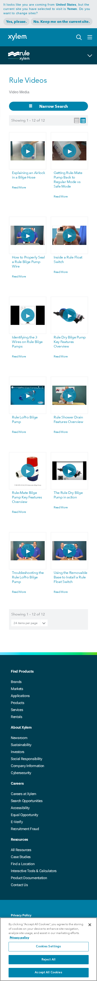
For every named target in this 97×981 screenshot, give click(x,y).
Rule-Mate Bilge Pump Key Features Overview (27, 497)
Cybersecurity (21, 773)
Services (17, 710)
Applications (20, 696)
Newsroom (19, 738)
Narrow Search (53, 106)
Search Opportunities (27, 801)
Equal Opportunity (24, 815)
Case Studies (21, 857)
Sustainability (21, 745)
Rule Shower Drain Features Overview (68, 419)
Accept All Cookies (48, 972)
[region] (48, 949)
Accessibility (20, 808)
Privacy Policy (21, 915)
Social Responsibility (26, 759)
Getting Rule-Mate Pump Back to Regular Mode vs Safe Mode (68, 179)
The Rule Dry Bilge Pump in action (68, 494)
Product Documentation (29, 878)
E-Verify (17, 822)
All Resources (21, 850)
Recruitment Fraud (25, 829)
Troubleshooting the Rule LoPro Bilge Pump (28, 577)
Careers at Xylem (23, 794)
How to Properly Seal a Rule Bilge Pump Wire (28, 261)
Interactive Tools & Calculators (34, 871)
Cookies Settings (48, 946)
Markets (17, 689)
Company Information (27, 766)
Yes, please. (16, 21)
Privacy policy (19, 937)
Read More (19, 187)
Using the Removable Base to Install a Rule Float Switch (70, 577)
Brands (16, 682)
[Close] (90, 925)
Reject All (48, 959)
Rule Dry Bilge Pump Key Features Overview (70, 341)
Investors (17, 752)
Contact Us (19, 885)
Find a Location (23, 864)
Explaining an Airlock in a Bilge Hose (28, 175)
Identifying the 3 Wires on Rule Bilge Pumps (27, 341)
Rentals (16, 717)
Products (17, 703)
